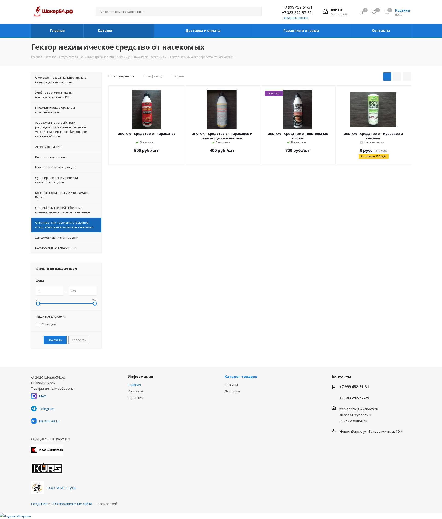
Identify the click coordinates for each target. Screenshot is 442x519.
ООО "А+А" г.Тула (61, 487)
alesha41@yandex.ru (355, 414)
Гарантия (135, 397)
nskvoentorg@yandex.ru (358, 408)
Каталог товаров (240, 376)
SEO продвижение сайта (71, 503)
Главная (134, 384)
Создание (39, 503)
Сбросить (79, 340)
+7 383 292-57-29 (296, 12)
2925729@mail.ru (353, 420)
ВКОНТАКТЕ (49, 421)
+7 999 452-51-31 (297, 7)
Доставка (232, 391)
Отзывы (231, 384)
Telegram (46, 408)
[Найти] (256, 11)
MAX (42, 396)
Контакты (136, 391)
